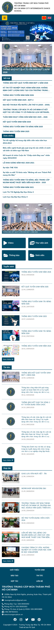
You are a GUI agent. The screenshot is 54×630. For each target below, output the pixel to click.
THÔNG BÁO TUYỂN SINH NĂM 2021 (18, 187)
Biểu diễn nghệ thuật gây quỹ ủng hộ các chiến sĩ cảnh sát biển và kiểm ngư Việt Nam (27, 149)
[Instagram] (21, 619)
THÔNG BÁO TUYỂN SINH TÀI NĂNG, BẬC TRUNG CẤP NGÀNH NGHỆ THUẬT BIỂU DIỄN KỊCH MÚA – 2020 (26, 181)
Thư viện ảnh (41, 243)
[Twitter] (26, 619)
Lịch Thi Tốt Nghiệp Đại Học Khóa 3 (18, 192)
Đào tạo (14, 576)
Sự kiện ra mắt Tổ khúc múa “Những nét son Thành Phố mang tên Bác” (27, 173)
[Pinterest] (39, 619)
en (49, 18)
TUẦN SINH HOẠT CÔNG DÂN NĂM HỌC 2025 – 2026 (25, 117)
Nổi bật (6, 78)
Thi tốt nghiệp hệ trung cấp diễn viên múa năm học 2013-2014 (25, 141)
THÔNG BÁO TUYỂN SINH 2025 (16, 131)
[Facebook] (15, 619)
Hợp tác (7, 468)
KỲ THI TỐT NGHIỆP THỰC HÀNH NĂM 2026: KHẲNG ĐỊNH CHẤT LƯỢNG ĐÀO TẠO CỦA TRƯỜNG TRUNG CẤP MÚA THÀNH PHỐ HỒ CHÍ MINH (25, 89)
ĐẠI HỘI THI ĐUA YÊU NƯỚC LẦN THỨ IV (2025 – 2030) (26, 105)
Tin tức (6, 367)
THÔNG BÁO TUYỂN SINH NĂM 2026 (18, 95)
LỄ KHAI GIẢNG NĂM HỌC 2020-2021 (18, 163)
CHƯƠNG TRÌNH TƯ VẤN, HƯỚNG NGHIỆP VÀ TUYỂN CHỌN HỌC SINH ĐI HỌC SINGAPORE (36, 550)
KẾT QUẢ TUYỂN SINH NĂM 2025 (17, 122)
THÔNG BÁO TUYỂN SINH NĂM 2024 (36, 346)
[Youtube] (33, 619)
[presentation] (4, 218)
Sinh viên (39, 255)
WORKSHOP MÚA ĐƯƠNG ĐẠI (33, 488)
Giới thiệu (14, 570)
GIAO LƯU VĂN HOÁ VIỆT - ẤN (33, 474)
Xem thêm (7, 359)
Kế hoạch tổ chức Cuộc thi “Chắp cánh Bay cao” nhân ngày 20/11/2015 (26, 156)
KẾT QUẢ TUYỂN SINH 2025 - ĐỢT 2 (18, 100)
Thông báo (14, 255)
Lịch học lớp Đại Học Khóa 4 (15, 197)
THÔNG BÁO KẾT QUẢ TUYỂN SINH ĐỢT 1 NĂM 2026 (25, 83)
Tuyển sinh (8, 266)
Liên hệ (39, 581)
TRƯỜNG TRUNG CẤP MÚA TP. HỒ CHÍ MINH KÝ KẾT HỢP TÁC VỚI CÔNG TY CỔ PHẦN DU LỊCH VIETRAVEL (26, 111)
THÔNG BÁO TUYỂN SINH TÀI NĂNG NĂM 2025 (23, 127)
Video (11, 243)
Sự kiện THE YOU (10, 168)
